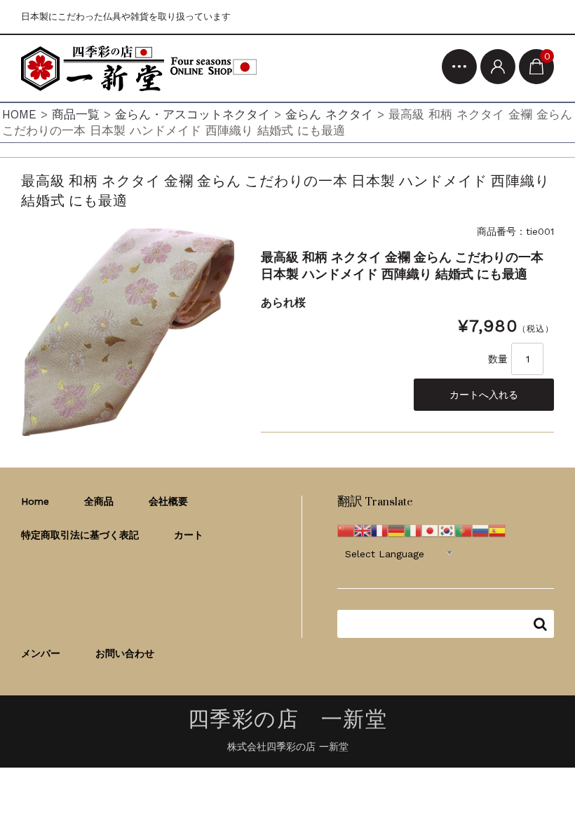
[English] (362, 529)
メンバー (40, 653)
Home (35, 501)
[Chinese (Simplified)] (345, 529)
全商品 (99, 501)
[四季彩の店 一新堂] (139, 68)
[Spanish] (497, 529)
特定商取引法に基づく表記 (80, 534)
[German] (396, 529)
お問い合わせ (124, 653)
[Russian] (480, 529)
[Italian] (413, 529)
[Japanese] (429, 529)
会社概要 (168, 501)
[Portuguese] (463, 529)
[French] (379, 529)
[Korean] (446, 529)
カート (188, 534)
